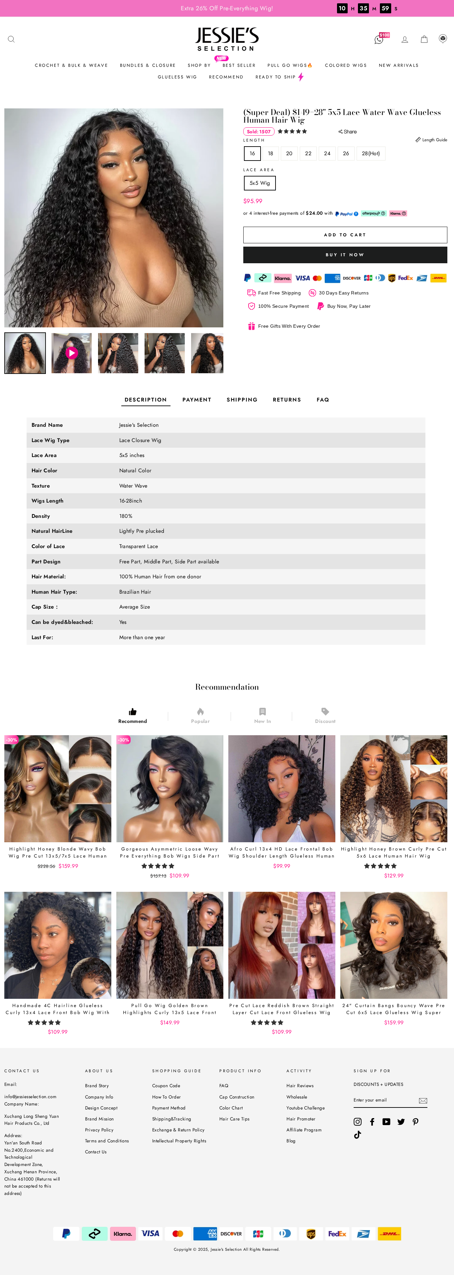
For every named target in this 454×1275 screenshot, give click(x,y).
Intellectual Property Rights (179, 1140)
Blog (291, 1140)
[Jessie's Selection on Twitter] (401, 1122)
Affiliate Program (304, 1129)
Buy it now (345, 255)
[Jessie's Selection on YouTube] (387, 1122)
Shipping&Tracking (171, 1118)
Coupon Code (166, 1085)
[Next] (219, 353)
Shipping (242, 400)
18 (271, 153)
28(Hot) (371, 153)
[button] (293, 131)
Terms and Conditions (107, 1140)
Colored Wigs (346, 65)
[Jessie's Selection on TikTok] (358, 1135)
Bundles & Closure (148, 65)
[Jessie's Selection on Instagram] (358, 1122)
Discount (325, 721)
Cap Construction (236, 1097)
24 (327, 153)
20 (289, 153)
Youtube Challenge (305, 1107)
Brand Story (97, 1085)
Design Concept (101, 1107)
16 (252, 153)
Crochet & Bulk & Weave (71, 65)
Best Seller (239, 65)
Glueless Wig (177, 77)
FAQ (323, 400)
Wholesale (296, 1097)
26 (346, 153)
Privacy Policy (99, 1129)
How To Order (166, 1097)
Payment (197, 400)
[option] (113, 217)
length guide (434, 140)
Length (254, 140)
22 (308, 153)
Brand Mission (99, 1118)
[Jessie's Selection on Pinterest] (415, 1122)
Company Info (99, 1097)
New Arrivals (399, 65)
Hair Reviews (299, 1085)
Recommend (226, 77)
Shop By (199, 65)
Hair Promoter (300, 1118)
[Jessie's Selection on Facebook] (372, 1122)
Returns (287, 400)
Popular (200, 721)
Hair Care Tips (234, 1118)
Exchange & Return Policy (178, 1129)
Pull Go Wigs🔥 (290, 65)
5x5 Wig (260, 183)
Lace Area (259, 170)
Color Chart (231, 1107)
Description (146, 400)
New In (262, 721)
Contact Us (96, 1151)
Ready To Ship (276, 77)
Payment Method (169, 1107)
